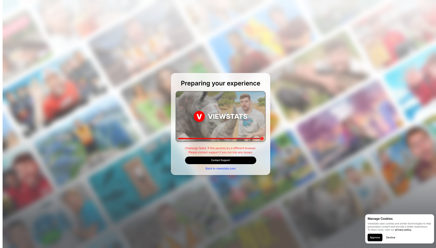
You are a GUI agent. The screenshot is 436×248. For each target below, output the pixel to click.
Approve (375, 237)
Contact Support (220, 160)
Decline (390, 237)
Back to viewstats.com (221, 168)
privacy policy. (403, 229)
